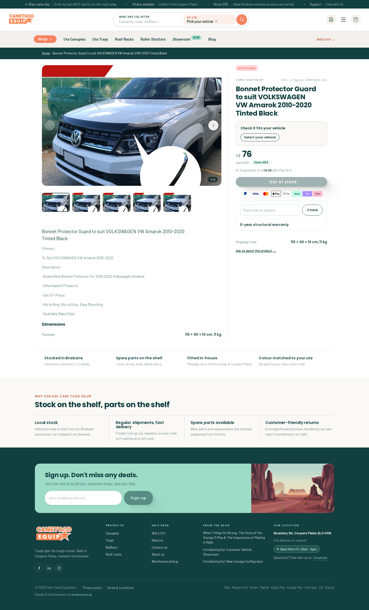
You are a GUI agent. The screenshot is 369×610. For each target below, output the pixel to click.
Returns (157, 540)
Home (46, 53)
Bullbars (111, 547)
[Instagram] (59, 568)
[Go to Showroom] (331, 19)
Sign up (138, 497)
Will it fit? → (326, 39)
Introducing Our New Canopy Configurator (233, 561)
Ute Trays (100, 39)
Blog (212, 39)
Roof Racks (124, 39)
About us (158, 554)
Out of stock (283, 182)
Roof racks (113, 554)
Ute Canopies (74, 39)
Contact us (159, 547)
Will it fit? (158, 533)
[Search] (241, 19)
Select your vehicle (260, 137)
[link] (46, 53)
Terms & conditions (120, 588)
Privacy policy (92, 588)
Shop (43, 39)
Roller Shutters (153, 39)
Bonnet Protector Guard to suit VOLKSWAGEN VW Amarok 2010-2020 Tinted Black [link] (110, 53)
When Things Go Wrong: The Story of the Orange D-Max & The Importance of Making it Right (234, 537)
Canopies (112, 533)
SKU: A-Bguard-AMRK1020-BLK (304, 80)
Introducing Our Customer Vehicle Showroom (227, 551)
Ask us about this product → (256, 251)
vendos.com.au (81, 594)
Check (312, 210)
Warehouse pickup (165, 561)
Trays (110, 540)
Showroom (186, 38)
